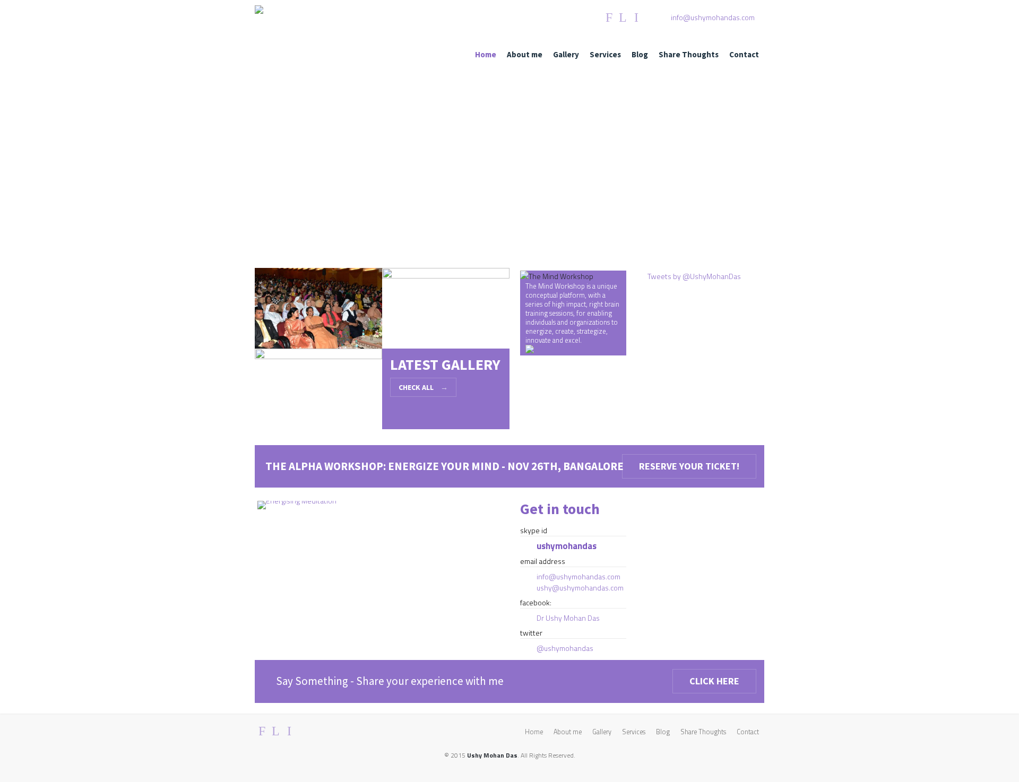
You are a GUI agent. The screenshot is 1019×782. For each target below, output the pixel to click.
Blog (640, 54)
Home (485, 54)
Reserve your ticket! (689, 466)
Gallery (566, 54)
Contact (744, 54)
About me (524, 54)
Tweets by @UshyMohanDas (694, 276)
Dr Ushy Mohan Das (568, 617)
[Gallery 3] (318, 391)
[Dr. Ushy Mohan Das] (259, 11)
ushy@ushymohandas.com (580, 587)
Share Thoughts (689, 54)
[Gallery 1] (318, 310)
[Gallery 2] (446, 310)
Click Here (714, 681)
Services (605, 54)
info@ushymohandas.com (713, 17)
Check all (423, 387)
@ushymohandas (565, 648)
